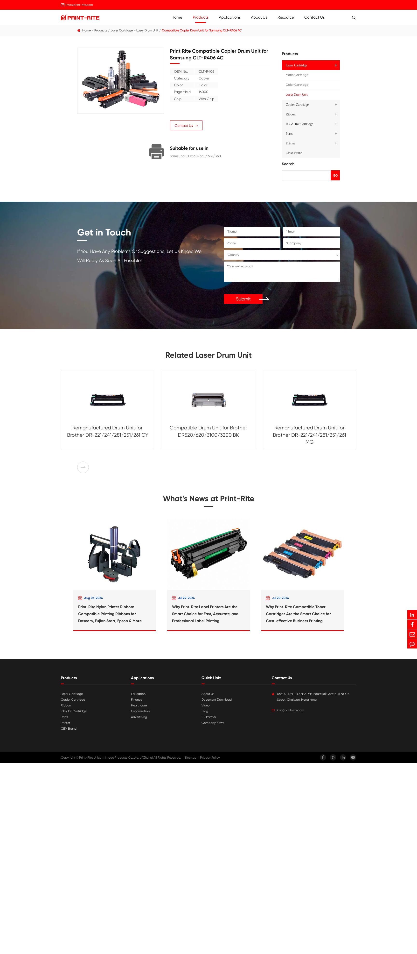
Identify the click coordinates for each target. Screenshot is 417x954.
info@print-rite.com (79, 5)
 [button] (83, 467)
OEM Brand (294, 153)
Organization (140, 711)
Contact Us (314, 17)
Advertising (139, 717)
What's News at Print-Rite (208, 498)
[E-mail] (412, 634)
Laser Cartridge (122, 30)
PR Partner (209, 717)
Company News (213, 723)
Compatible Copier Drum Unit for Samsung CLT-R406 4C (202, 30)
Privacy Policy (210, 757)
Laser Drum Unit (147, 30)
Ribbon (291, 114)
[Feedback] (412, 643)
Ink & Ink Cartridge (299, 124)
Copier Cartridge (297, 105)
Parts (289, 133)
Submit (243, 299)
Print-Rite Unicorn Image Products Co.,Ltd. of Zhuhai (116, 757)
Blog (205, 711)
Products (200, 17)
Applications (230, 17)
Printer (290, 143)
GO (335, 175)
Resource (286, 17)
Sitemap (190, 757)
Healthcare (139, 705)
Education (138, 694)
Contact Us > (186, 126)
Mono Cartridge (297, 75)
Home (177, 17)
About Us (259, 17)
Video (206, 705)
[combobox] (282, 255)
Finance (136, 699)
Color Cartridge (297, 84)
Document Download (217, 699)
